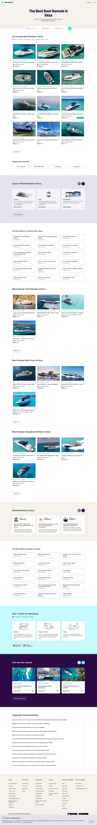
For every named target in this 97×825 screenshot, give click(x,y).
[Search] (70, 28)
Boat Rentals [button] (38, 783)
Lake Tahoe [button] (65, 788)
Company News (52, 783)
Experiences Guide (53, 788)
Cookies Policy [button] (12, 796)
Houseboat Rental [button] (39, 791)
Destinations (51, 791)
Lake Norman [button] (65, 800)
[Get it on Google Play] (27, 645)
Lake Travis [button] (65, 793)
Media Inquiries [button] (12, 788)
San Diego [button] (64, 791)
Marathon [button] (64, 808)
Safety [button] (23, 791)
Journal (51, 779)
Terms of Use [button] (41, 820)
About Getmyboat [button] (13, 783)
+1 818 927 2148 (79, 786)
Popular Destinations (68, 779)
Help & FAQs (78, 783)
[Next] (83, 183)
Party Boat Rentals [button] (39, 804)
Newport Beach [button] (65, 796)
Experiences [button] (38, 779)
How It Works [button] (25, 783)
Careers (10, 786)
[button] (27, 39)
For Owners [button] (24, 786)
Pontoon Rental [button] (39, 793)
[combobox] (33, 28)
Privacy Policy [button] (27, 822)
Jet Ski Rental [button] (38, 786)
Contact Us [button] (11, 807)
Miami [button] (63, 783)
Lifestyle (51, 786)
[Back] (79, 183)
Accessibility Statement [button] (14, 798)
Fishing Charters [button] (39, 788)
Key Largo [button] (64, 803)
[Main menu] (95, 2)
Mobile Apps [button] (25, 788)
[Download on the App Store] (17, 645)
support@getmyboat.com (81, 788)
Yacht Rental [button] (38, 796)
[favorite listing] (35, 60)
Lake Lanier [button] (65, 786)
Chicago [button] (64, 798)
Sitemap (10, 804)
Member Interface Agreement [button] (13, 801)
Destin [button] (63, 805)
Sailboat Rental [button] (38, 798)
